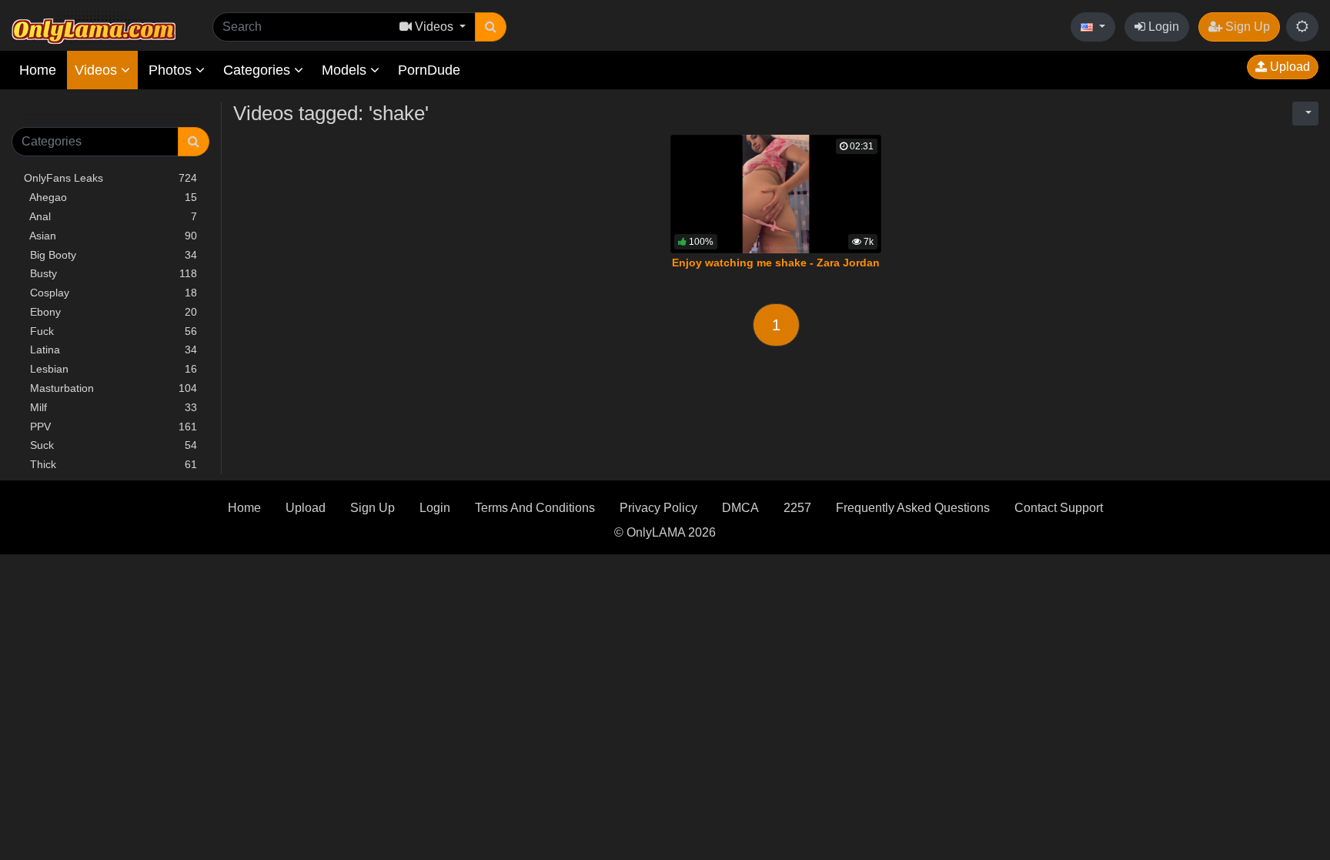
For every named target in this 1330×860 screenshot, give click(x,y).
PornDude (429, 70)
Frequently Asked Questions (913, 507)
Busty (110, 273)
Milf (110, 407)
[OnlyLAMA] (93, 27)
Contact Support (1058, 507)
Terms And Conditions (535, 507)
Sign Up (1246, 26)
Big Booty (110, 255)
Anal (110, 216)
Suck (110, 445)
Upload (1288, 66)
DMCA (740, 507)
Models (346, 70)
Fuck (110, 331)
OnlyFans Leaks (110, 178)
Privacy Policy (658, 507)
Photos (172, 70)
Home (37, 70)
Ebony (110, 312)
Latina (110, 349)
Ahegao (110, 197)
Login (1162, 26)
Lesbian (110, 369)
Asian (110, 235)
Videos (98, 70)
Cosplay (110, 292)
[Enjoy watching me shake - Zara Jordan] (775, 194)
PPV (110, 426)
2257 (797, 507)
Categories (258, 70)
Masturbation (110, 388)
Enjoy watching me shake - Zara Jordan (776, 262)
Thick (110, 464)
